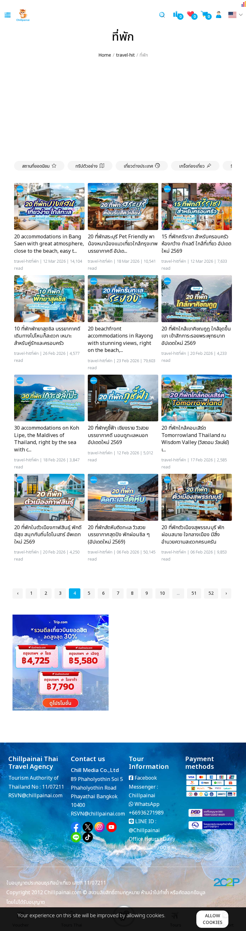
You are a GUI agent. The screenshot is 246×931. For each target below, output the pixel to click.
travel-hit (125, 55)
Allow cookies (212, 919)
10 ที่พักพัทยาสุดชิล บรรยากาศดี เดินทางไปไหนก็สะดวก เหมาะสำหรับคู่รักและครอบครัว (47, 336)
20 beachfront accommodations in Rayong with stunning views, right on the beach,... (120, 339)
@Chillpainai (144, 830)
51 (194, 593)
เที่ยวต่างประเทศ (138, 166)
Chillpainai (142, 796)
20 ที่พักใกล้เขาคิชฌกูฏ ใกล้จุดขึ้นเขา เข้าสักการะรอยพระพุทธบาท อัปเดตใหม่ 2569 (196, 336)
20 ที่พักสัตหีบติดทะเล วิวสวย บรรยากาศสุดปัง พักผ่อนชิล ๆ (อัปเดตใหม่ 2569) (119, 534)
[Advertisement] (123, 110)
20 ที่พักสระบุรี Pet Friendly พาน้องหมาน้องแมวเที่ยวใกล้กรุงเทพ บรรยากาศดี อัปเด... (123, 244)
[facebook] (76, 827)
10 (162, 593)
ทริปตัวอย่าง (87, 166)
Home (104, 55)
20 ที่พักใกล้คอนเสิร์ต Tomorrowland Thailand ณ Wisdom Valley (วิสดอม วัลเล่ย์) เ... (195, 439)
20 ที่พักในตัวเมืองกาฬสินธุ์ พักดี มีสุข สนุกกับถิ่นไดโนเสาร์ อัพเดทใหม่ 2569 (47, 534)
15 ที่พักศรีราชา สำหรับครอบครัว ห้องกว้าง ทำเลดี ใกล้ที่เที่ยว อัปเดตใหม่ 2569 (196, 244)
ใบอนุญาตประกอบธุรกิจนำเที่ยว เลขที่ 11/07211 (56, 883)
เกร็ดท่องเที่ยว (192, 166)
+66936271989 (146, 813)
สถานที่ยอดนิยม (36, 166)
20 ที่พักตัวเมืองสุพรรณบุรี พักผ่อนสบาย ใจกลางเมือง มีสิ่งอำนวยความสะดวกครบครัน (192, 534)
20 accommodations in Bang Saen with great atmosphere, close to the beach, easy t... (49, 244)
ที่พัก (35, 261)
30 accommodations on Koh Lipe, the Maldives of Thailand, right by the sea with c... (46, 439)
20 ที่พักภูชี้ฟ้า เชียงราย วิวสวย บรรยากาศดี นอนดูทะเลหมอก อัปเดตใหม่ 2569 (118, 435)
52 (211, 593)
